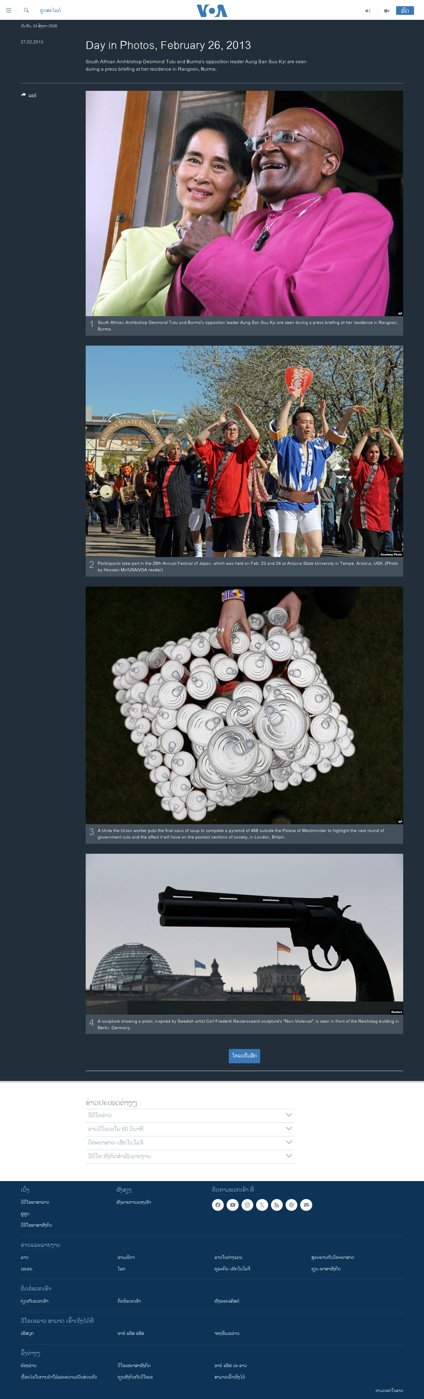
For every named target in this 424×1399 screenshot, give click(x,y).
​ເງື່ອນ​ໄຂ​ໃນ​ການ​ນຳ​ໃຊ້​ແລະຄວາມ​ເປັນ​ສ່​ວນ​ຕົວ (59, 1377)
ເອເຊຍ (26, 1269)
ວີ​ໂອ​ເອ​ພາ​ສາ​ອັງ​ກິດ (134, 1365)
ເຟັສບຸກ (27, 1333)
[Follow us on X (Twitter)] (262, 1205)
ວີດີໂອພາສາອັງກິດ (36, 1225)
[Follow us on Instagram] (247, 1205)
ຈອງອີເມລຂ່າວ (227, 1333)
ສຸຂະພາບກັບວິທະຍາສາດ (332, 1257)
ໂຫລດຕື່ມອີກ (244, 1056)
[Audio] (368, 10)
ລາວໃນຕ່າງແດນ (228, 1257)
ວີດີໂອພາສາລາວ (35, 1202)
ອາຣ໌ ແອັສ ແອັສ (131, 1333)
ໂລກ (121, 1269)
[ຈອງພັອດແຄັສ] (306, 1205)
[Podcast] (291, 1205)
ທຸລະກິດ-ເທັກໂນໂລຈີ (232, 1269)
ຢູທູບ (25, 1214)
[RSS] (277, 1205)
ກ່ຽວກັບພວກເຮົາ (34, 1301)
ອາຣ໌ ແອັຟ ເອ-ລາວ (230, 1365)
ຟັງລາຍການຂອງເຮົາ (133, 1202)
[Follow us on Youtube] (232, 1205)
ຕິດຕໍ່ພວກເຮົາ (129, 1301)
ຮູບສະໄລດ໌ (50, 11)
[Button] (29, 96)
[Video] (386, 10)
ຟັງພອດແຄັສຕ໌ (226, 1301)
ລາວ (25, 1257)
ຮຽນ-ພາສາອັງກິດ (326, 1269)
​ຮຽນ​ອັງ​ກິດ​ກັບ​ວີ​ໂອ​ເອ (135, 1377)
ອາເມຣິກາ (126, 1257)
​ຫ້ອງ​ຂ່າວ (29, 1365)
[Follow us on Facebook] (218, 1205)
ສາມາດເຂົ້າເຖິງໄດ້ (229, 1377)
